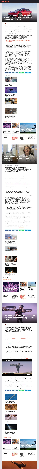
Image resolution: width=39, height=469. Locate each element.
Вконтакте (15, 72)
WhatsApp (21, 72)
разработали (21, 227)
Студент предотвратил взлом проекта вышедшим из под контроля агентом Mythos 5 (15, 137)
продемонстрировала (11, 192)
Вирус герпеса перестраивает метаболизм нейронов (6, 136)
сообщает (20, 38)
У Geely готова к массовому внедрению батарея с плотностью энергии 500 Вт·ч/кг (31, 136)
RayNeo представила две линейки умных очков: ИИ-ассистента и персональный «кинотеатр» (23, 137)
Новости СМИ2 (5, 277)
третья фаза (14, 191)
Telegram (28, 72)
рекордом (7, 67)
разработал (23, 384)
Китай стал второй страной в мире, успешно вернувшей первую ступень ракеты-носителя (18, 41)
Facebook (8, 72)
